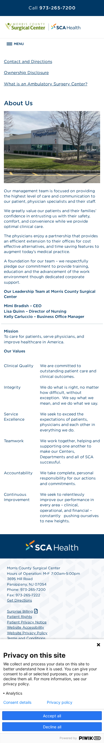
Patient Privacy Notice (27, 622)
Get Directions (19, 600)
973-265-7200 (52, 7)
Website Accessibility (25, 627)
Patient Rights (19, 617)
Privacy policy (59, 702)
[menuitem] (52, 545)
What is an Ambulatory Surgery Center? (45, 83)
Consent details (17, 702)
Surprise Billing (20, 611)
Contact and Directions (28, 61)
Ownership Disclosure (26, 72)
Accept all (52, 715)
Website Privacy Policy (27, 633)
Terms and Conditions (26, 638)
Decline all (52, 726)
